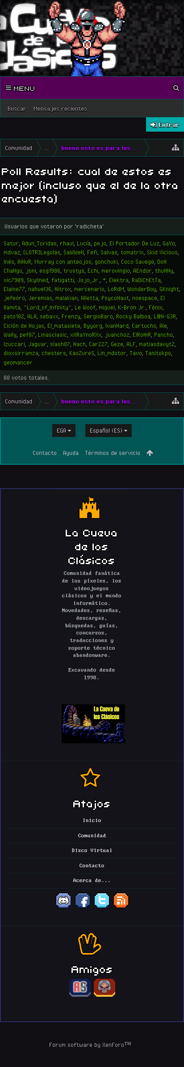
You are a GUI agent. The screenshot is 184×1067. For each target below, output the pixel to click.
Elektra (119, 279)
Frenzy (71, 316)
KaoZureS (81, 352)
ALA (32, 316)
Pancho (163, 334)
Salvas (108, 252)
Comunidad (92, 836)
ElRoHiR (142, 334)
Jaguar (37, 343)
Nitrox (62, 288)
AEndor (142, 270)
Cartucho (144, 325)
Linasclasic (52, 334)
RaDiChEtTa (146, 279)
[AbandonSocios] (80, 995)
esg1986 (49, 270)
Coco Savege (137, 261)
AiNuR (24, 261)
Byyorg (93, 325)
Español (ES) (106, 430)
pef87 (27, 334)
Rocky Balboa (133, 316)
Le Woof (85, 307)
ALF (131, 343)
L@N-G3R (165, 316)
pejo (100, 243)
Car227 (98, 343)
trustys (73, 270)
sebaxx (49, 316)
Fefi (92, 252)
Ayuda (71, 452)
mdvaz (12, 252)
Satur (11, 243)
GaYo (169, 243)
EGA (61, 430)
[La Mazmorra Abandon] (104, 995)
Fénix (156, 307)
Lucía (84, 243)
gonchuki (106, 261)
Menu (23, 88)
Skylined (37, 279)
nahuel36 (39, 288)
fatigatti (62, 279)
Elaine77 (14, 288)
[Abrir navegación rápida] (175, 147)
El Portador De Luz (134, 243)
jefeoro (14, 297)
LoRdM (116, 288)
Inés (9, 261)
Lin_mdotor (111, 352)
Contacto (45, 452)
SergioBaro (98, 316)
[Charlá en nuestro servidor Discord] (63, 907)
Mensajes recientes (60, 108)
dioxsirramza (21, 352)
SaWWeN (73, 252)
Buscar (17, 108)
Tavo (136, 352)
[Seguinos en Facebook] (83, 907)
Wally (10, 334)
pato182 (14, 316)
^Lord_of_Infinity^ (47, 307)
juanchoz (117, 334)
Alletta (89, 297)
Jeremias (40, 297)
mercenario (89, 288)
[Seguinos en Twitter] (102, 907)
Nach (79, 343)
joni (30, 270)
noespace (144, 297)
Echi (93, 270)
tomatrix (132, 252)
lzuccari (14, 343)
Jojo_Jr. (88, 279)
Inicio (92, 821)
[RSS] (121, 907)
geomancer (18, 362)
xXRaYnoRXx (85, 334)
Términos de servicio (112, 452)
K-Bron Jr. (132, 307)
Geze (117, 343)
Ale (163, 325)
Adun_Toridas (39, 243)
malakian (66, 297)
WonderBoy (141, 288)
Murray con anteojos (63, 261)
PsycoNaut (115, 297)
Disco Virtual (92, 851)
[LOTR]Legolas (41, 252)
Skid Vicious (162, 252)
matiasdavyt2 (157, 343)
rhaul (67, 243)
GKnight (169, 288)
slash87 (60, 343)
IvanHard (117, 325)
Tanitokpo (158, 352)
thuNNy (164, 270)
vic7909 (14, 279)
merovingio (115, 270)
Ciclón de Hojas (24, 325)
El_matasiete (63, 325)
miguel (107, 307)
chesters (54, 352)
